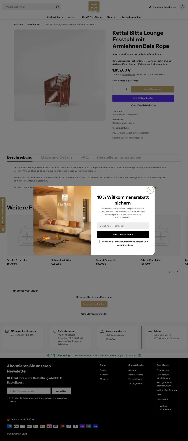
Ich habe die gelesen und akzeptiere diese (125, 243)
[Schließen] (150, 190)
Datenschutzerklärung (124, 241)
